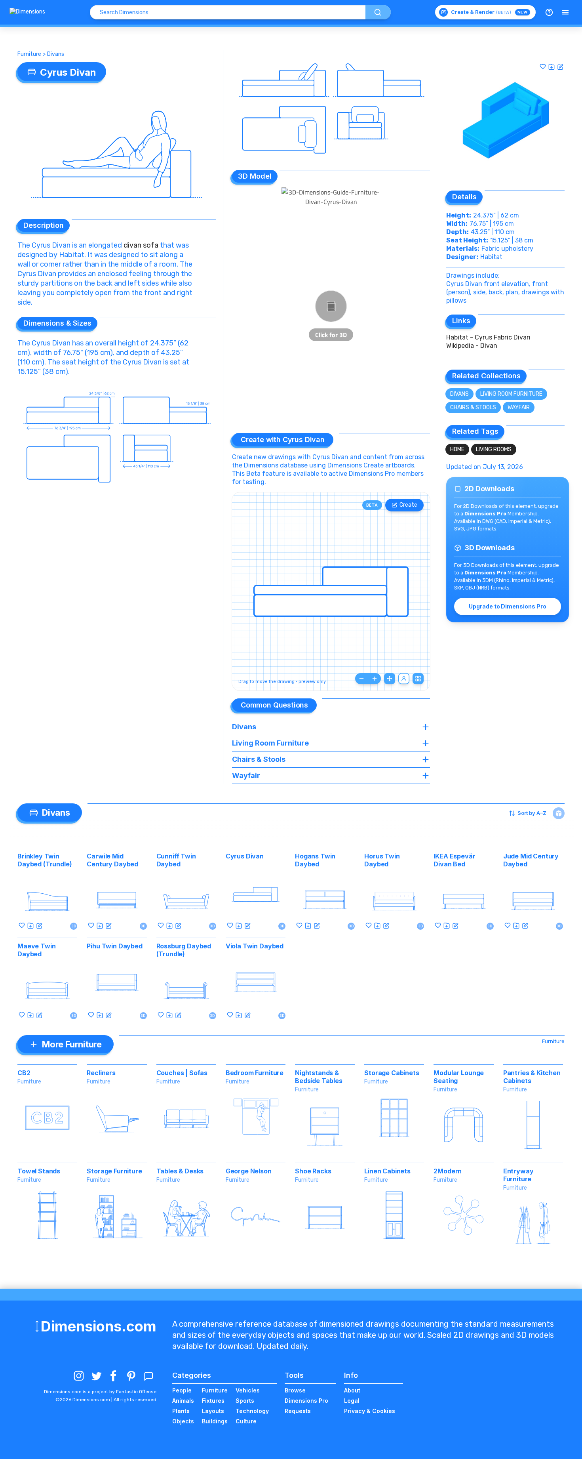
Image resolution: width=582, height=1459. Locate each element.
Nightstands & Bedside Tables (318, 1077)
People (182, 1390)
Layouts (213, 1411)
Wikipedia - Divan (471, 345)
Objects (183, 1421)
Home (457, 449)
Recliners (101, 1073)
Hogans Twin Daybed (315, 860)
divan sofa (141, 245)
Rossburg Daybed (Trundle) (183, 950)
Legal (351, 1400)
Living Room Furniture (511, 394)
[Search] (378, 12)
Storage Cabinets (391, 1073)
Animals (183, 1400)
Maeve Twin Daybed (36, 950)
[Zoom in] (374, 678)
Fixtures (213, 1400)
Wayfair (519, 407)
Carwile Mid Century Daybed (112, 860)
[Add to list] (551, 66)
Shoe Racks (313, 1171)
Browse (295, 1390)
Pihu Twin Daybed (114, 946)
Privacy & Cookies (369, 1411)
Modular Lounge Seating (459, 1077)
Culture (246, 1421)
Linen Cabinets (387, 1171)
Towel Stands (38, 1171)
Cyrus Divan (245, 856)
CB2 (23, 1073)
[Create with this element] (560, 66)
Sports (245, 1400)
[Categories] (565, 12)
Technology (252, 1411)
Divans (55, 54)
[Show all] (389, 678)
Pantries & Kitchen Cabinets (532, 1077)
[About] (549, 12)
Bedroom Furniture (254, 1073)
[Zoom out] (361, 678)
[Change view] (418, 678)
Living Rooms (494, 449)
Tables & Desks (180, 1171)
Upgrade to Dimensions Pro (507, 606)
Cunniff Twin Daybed (176, 860)
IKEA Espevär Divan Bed (454, 860)
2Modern (448, 1171)
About (352, 1390)
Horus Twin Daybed (381, 860)
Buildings (215, 1421)
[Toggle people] (403, 678)
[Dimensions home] (27, 12)
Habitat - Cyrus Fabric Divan (488, 337)
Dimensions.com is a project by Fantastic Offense (100, 1391)
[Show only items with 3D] (559, 813)
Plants (181, 1411)
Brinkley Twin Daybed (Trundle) (44, 860)
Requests (298, 1411)
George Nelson (249, 1171)
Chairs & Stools (473, 407)
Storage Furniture (114, 1171)
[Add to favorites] (542, 66)
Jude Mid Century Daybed (531, 860)
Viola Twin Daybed (254, 946)
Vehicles (248, 1390)
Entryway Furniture (518, 1175)
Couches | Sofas (182, 1073)
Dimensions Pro (306, 1400)
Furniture (29, 54)
